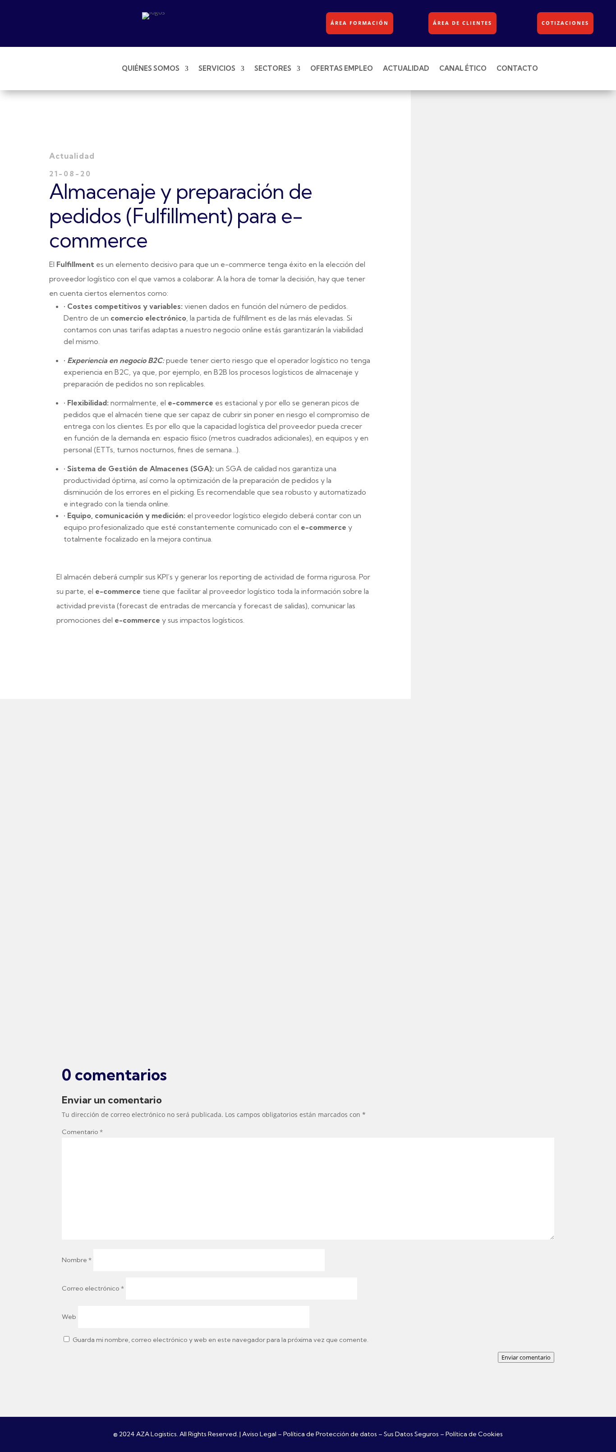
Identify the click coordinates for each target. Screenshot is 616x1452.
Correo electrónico (93, 1288)
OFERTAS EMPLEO (341, 68)
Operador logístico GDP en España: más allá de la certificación (221, 961)
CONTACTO (517, 68)
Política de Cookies (474, 1434)
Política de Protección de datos (330, 1434)
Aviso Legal (259, 1434)
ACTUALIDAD (406, 68)
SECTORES (272, 68)
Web (69, 1317)
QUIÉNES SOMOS (150, 68)
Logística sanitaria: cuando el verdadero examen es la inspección (228, 714)
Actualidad (116, 730)
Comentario (82, 1132)
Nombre (77, 1260)
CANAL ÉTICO (463, 68)
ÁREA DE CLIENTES (462, 22)
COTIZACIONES (565, 22)
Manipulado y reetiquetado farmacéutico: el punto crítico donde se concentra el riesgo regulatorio (289, 838)
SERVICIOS (216, 68)
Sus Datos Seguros (411, 1434)
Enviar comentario (526, 1357)
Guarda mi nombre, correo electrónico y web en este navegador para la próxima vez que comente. (220, 1340)
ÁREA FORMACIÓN (360, 22)
